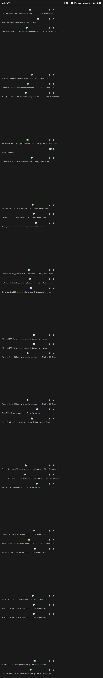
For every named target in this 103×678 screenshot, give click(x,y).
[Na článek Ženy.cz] (7, 2)
